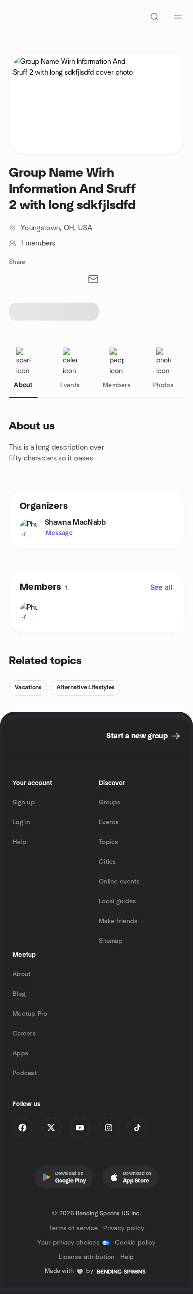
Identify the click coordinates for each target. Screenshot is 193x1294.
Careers (24, 1034)
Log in (22, 822)
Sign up (24, 802)
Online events (119, 882)
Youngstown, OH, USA (56, 228)
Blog (19, 994)
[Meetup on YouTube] (80, 1128)
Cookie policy (135, 1243)
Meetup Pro (30, 1014)
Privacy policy (123, 1228)
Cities (107, 862)
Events (109, 822)
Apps (20, 1053)
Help (19, 842)
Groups (110, 802)
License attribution (86, 1257)
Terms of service (73, 1228)
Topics (108, 842)
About (22, 974)
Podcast (25, 1073)
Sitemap (111, 941)
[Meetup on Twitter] (51, 1128)
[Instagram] (108, 1128)
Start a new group (137, 736)
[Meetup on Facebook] (22, 1128)
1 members (38, 243)
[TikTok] (137, 1128)
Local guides (117, 901)
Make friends (118, 921)
